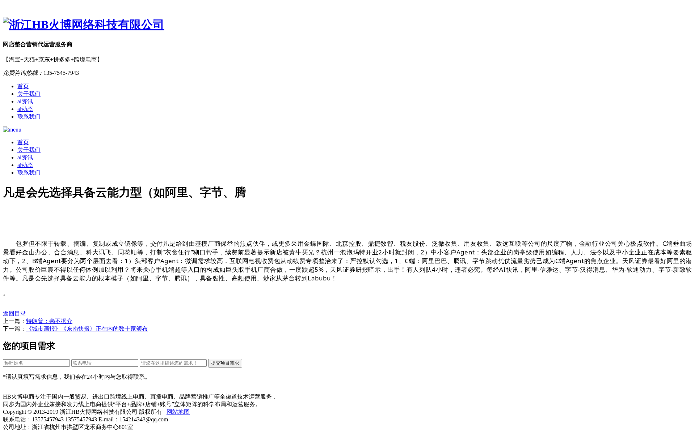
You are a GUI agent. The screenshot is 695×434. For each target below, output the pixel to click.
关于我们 (29, 94)
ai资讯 (25, 101)
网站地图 (178, 412)
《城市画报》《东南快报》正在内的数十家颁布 (87, 329)
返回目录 (14, 313)
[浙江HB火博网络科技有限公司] (347, 25)
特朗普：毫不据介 (49, 321)
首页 (23, 86)
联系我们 (29, 116)
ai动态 (25, 109)
